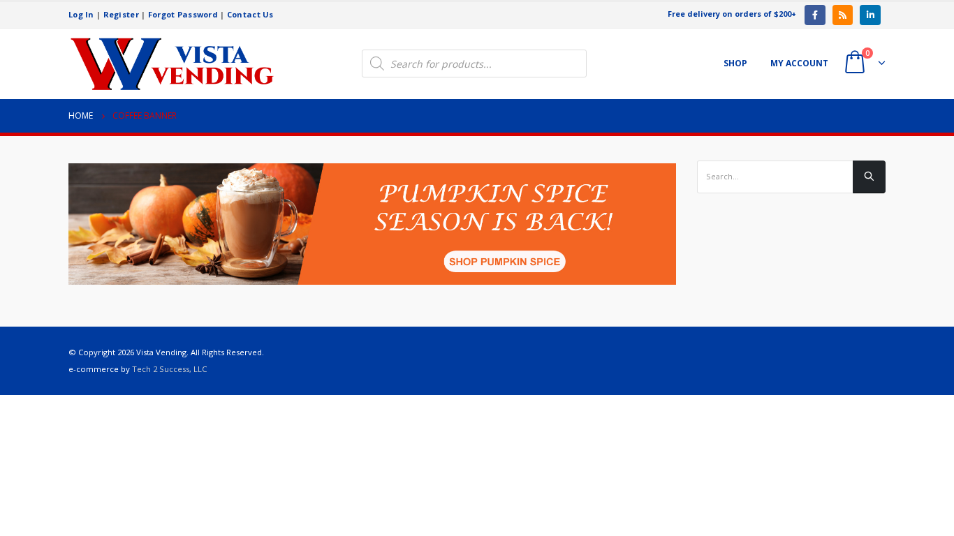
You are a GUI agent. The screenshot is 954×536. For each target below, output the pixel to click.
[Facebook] (815, 15)
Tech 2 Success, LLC (169, 369)
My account (799, 63)
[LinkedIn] (870, 15)
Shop (735, 63)
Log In (81, 14)
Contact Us (250, 14)
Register (121, 14)
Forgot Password (183, 14)
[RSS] (842, 15)
